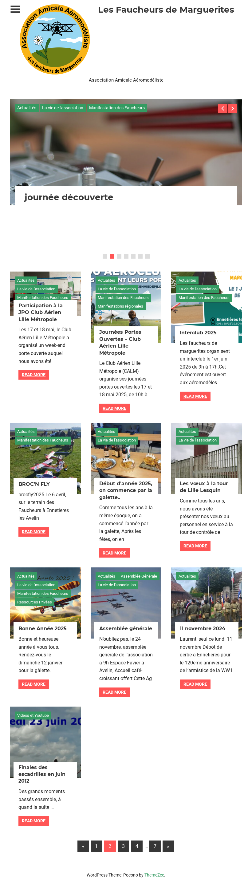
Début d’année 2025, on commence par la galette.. (125, 490)
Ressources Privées (34, 602)
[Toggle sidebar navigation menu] (15, 9)
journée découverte (69, 197)
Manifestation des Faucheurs (117, 107)
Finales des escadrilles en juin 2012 (41, 774)
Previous (222, 108)
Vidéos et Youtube (33, 715)
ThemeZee (154, 875)
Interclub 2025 (198, 333)
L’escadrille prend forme (79, 245)
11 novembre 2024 (202, 628)
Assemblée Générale (139, 576)
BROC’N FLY (34, 484)
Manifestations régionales (120, 306)
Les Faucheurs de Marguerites (166, 9)
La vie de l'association (62, 107)
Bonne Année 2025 (42, 628)
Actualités (26, 107)
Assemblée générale (125, 628)
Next (232, 108)
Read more (33, 374)
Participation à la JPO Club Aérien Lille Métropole (40, 312)
